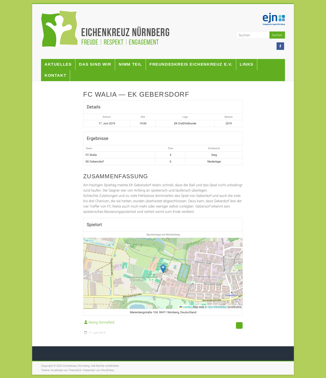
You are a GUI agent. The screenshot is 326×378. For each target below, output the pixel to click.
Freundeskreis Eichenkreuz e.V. (190, 64)
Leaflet (186, 307)
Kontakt (55, 75)
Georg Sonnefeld (101, 322)
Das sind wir (95, 64)
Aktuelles (58, 64)
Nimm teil (130, 64)
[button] (163, 268)
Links (246, 64)
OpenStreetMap (217, 307)
